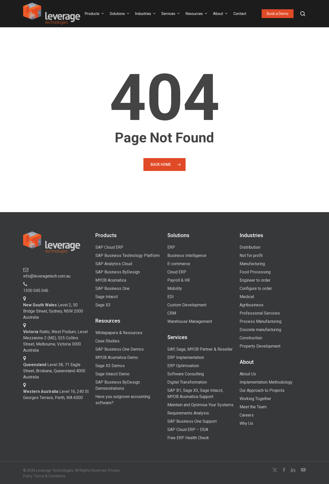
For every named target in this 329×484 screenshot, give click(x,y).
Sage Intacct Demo (112, 373)
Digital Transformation (187, 382)
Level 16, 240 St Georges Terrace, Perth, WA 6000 (56, 394)
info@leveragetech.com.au (46, 276)
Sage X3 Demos (110, 365)
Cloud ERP (176, 272)
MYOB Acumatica (110, 280)
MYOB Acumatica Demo (116, 357)
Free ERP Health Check (188, 437)
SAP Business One (112, 288)
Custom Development (186, 304)
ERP (171, 247)
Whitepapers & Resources (118, 332)
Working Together (255, 398)
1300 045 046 (35, 290)
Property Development (260, 346)
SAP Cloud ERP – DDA (187, 429)
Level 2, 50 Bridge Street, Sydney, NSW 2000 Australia (53, 311)
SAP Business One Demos (119, 349)
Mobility (174, 288)
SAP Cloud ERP (109, 247)
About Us (248, 373)
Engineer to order (255, 280)
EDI (170, 296)
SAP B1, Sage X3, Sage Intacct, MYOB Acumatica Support (195, 393)
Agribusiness (251, 304)
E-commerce (178, 263)
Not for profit (251, 255)
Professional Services (260, 313)
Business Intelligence (186, 255)
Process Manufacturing (260, 321)
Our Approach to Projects (262, 390)
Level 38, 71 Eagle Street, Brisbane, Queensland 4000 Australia (54, 370)
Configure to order (256, 288)
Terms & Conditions (50, 476)
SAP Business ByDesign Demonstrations (117, 385)
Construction (251, 337)
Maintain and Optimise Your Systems (200, 404)
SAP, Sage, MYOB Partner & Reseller (200, 349)
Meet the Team (253, 406)
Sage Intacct (106, 296)
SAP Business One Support (192, 421)
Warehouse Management (189, 321)
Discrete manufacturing (260, 329)
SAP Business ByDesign (117, 272)
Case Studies (107, 341)
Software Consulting (185, 373)
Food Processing (255, 272)
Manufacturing (252, 263)
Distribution (250, 247)
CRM (171, 313)
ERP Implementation (185, 357)
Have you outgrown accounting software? (122, 399)
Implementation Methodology (266, 382)
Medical (247, 296)
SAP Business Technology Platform (127, 255)
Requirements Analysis (188, 413)
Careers (247, 415)
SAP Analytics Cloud (113, 263)
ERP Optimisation (183, 365)
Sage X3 (103, 304)
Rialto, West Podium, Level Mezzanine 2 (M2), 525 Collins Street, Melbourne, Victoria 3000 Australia (55, 341)
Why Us (246, 423)
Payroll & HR (178, 280)
